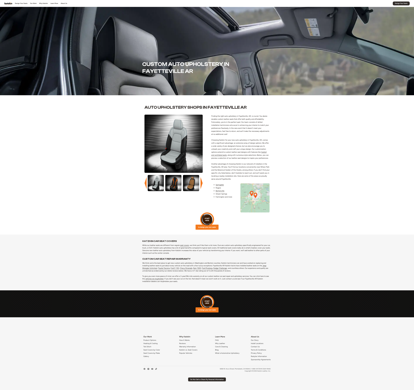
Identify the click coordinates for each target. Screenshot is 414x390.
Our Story (255, 340)
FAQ (217, 340)
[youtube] (152, 370)
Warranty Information (187, 347)
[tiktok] (156, 370)
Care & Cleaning (221, 347)
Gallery (146, 356)
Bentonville (220, 191)
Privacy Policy (256, 353)
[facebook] (144, 370)
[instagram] (148, 370)
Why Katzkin (43, 3)
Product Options (149, 340)
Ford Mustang (207, 268)
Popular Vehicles (185, 353)
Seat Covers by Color (151, 350)
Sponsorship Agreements (261, 360)
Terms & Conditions (258, 350)
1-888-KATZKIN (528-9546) (261, 369)
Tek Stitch (147, 347)
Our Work (33, 3)
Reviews (182, 343)
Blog (217, 350)
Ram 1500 (197, 268)
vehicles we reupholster (154, 279)
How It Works (184, 340)
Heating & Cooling (150, 343)
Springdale (220, 185)
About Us (64, 3)
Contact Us (255, 347)
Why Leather (220, 343)
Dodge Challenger (220, 268)
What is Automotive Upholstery (227, 353)
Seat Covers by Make (151, 353)
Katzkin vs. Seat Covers (188, 350)
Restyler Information (259, 356)
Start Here (207, 221)
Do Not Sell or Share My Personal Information (207, 379)
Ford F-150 (175, 268)
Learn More (54, 3)
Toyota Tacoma (164, 268)
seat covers (184, 245)
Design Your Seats (21, 3)
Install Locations (257, 343)
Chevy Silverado (186, 268)
